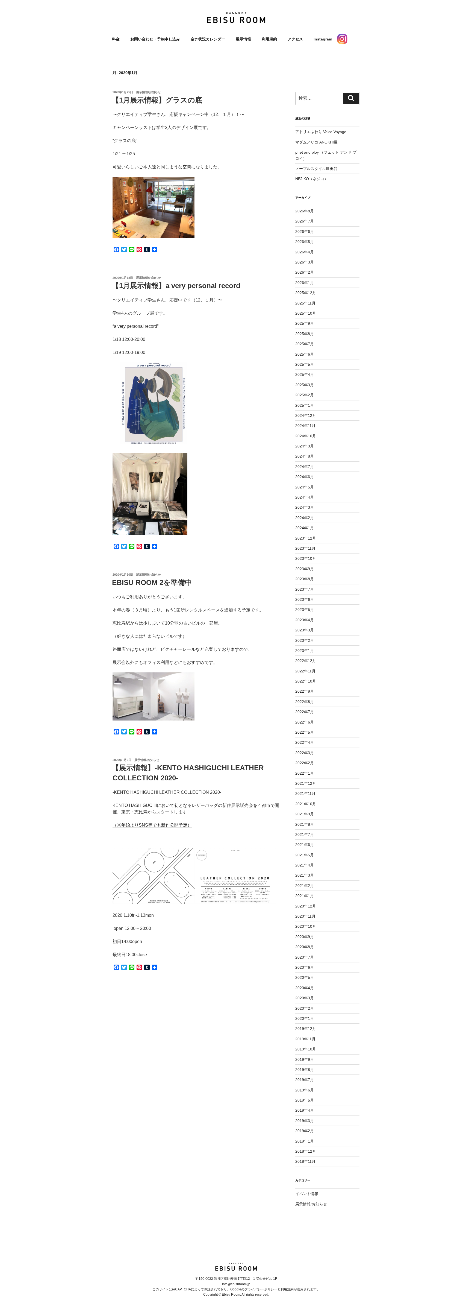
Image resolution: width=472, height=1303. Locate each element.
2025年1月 (304, 405)
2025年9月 (304, 323)
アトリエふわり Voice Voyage (320, 132)
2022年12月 (305, 660)
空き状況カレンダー (208, 39)
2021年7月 (304, 834)
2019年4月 (304, 1110)
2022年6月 (304, 722)
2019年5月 (304, 1100)
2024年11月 (305, 425)
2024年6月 (304, 477)
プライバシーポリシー (260, 1289)
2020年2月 (304, 1008)
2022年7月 (304, 712)
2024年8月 (304, 456)
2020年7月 (304, 957)
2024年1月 (304, 528)
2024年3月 (304, 507)
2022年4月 (304, 742)
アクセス (295, 39)
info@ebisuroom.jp (236, 1284)
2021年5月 (304, 855)
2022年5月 (304, 732)
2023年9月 (304, 569)
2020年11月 (305, 916)
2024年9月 (304, 446)
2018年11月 (305, 1161)
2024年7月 (304, 466)
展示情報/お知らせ (148, 92)
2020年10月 (305, 926)
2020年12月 (305, 906)
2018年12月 (305, 1151)
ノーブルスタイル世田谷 (316, 168)
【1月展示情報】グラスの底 (157, 100)
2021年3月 (304, 875)
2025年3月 (304, 385)
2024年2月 (304, 518)
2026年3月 (304, 262)
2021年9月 (304, 814)
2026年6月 (304, 231)
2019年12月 (305, 1028)
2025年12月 (305, 293)
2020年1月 (304, 1018)
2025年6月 (304, 354)
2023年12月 (305, 538)
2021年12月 (305, 783)
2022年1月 (304, 773)
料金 (116, 39)
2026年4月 (304, 252)
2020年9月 (304, 937)
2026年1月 (304, 282)
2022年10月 (305, 681)
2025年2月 (304, 395)
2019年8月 (304, 1069)
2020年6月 (304, 967)
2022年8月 (304, 701)
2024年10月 (305, 436)
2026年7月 (304, 221)
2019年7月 (304, 1079)
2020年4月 (304, 988)
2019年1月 (304, 1141)
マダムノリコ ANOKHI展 (316, 142)
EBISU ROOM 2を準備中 (152, 582)
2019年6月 (304, 1090)
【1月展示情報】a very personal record (176, 286)
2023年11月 (305, 548)
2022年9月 (304, 691)
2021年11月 (305, 793)
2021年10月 (305, 804)
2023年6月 (304, 599)
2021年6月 (304, 844)
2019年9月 (304, 1059)
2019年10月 (305, 1049)
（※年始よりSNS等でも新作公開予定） (152, 825)
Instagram (323, 39)
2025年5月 (304, 364)
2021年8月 (304, 824)
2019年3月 (304, 1120)
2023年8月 (304, 579)
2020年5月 (304, 977)
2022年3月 (304, 753)
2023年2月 (304, 640)
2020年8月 (304, 947)
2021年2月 (304, 885)
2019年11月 (305, 1039)
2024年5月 (304, 487)
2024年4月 (304, 497)
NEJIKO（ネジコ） (311, 179)
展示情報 (243, 39)
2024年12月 (305, 415)
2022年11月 (305, 671)
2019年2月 (304, 1131)
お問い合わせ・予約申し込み (155, 39)
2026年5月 (304, 241)
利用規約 (269, 39)
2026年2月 (304, 272)
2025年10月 (305, 313)
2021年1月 (304, 896)
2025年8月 (304, 334)
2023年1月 (304, 650)
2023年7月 (304, 589)
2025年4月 (304, 374)
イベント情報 (306, 1193)
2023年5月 (304, 609)
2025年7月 (304, 344)
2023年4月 (304, 620)
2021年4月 (304, 865)
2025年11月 (305, 303)
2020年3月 (304, 998)
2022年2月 (304, 763)
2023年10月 (305, 558)
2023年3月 (304, 630)
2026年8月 (304, 211)
